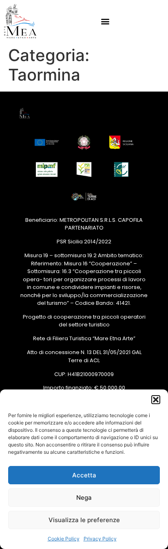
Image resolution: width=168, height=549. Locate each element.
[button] (156, 400)
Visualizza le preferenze (84, 520)
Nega (84, 497)
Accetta (84, 475)
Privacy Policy (100, 539)
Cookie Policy (64, 539)
